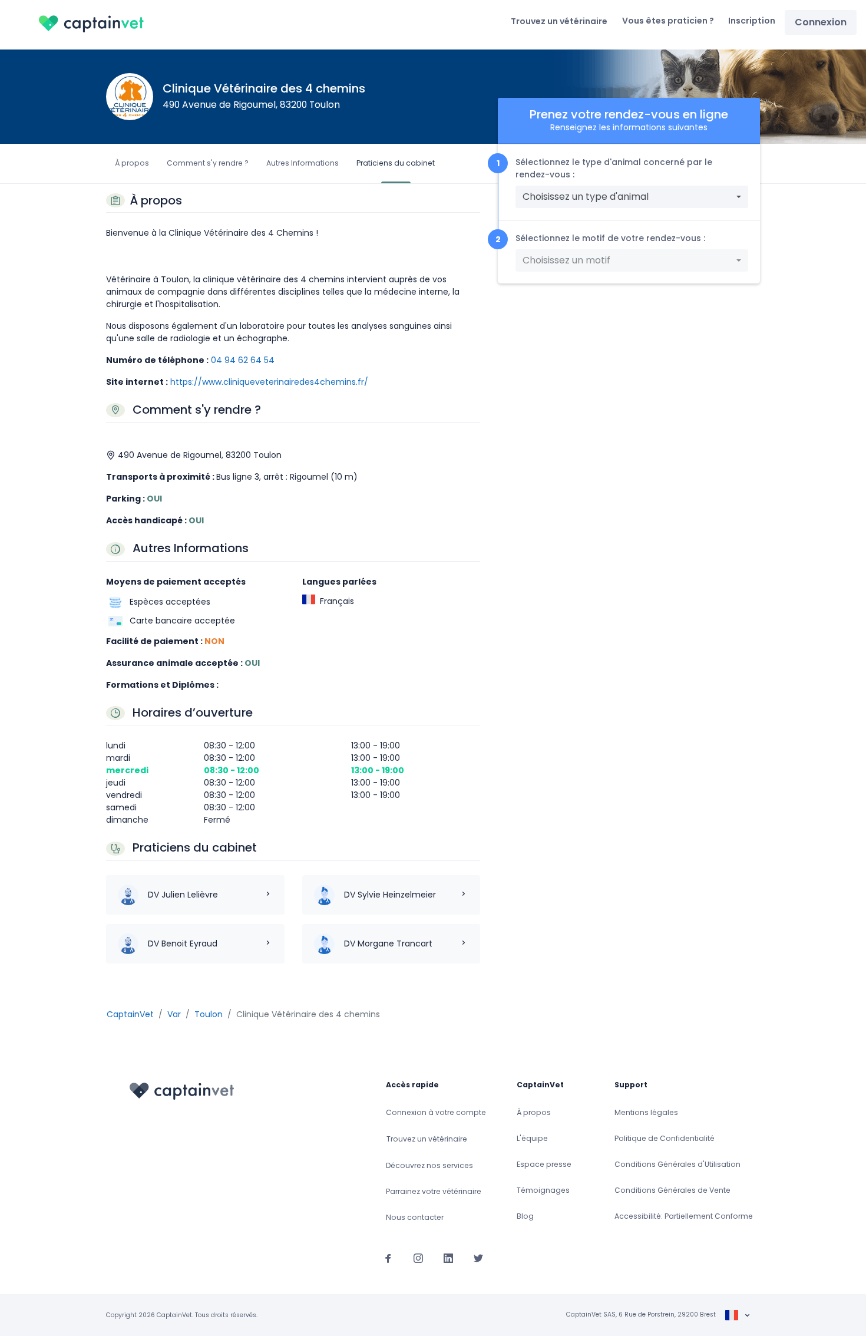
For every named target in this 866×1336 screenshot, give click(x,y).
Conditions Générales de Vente (672, 1190)
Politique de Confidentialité (664, 1138)
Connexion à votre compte (436, 1112)
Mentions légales (646, 1112)
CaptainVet (130, 1014)
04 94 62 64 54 (243, 360)
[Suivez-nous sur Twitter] (478, 1258)
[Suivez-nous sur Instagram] (418, 1258)
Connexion (821, 22)
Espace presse (544, 1164)
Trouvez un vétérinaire (559, 21)
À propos (132, 163)
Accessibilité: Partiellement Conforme (683, 1216)
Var (174, 1014)
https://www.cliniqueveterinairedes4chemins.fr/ (269, 382)
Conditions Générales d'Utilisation (677, 1164)
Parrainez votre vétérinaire (433, 1191)
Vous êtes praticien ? (668, 21)
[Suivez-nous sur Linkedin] (448, 1258)
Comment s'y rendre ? (208, 163)
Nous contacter (415, 1217)
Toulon (208, 1014)
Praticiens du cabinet (395, 163)
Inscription (751, 21)
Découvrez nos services (429, 1165)
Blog (525, 1216)
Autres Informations (302, 163)
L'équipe (532, 1138)
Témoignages (543, 1190)
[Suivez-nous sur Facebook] (388, 1258)
